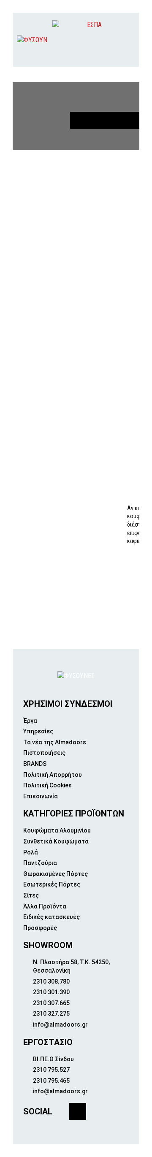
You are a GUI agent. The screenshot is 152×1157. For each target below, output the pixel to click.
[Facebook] (77, 1111)
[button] (127, 39)
